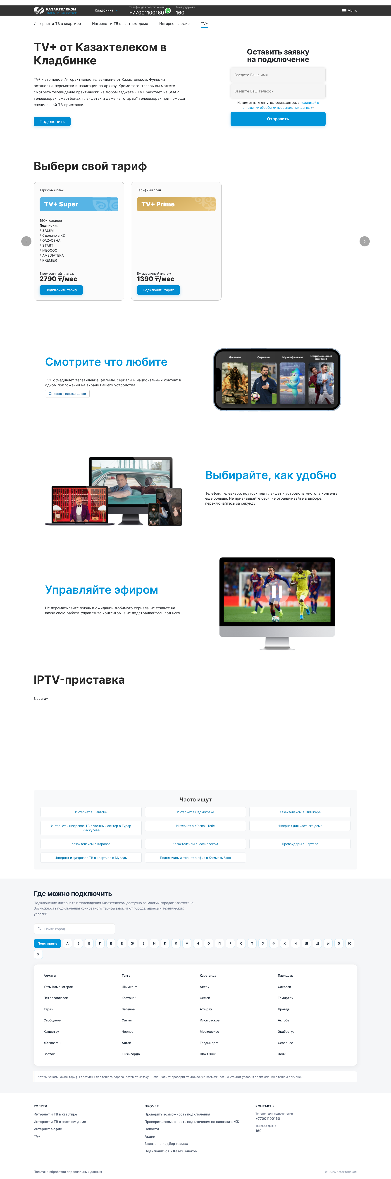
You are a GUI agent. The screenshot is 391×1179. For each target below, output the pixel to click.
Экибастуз (286, 1031)
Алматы (50, 975)
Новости (152, 1129)
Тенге (126, 975)
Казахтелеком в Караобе (91, 844)
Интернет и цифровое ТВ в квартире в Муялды (91, 858)
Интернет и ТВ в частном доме (120, 23)
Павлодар (285, 975)
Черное (127, 1031)
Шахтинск (208, 1054)
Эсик (282, 1054)
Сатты (127, 1020)
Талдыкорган (210, 1043)
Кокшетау (51, 1031)
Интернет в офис (174, 23)
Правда (284, 1009)
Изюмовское (209, 1020)
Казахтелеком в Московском (195, 844)
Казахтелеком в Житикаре (300, 812)
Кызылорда (131, 1054)
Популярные (47, 943)
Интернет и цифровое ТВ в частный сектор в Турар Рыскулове (91, 828)
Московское (209, 1031)
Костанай (129, 998)
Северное (285, 1043)
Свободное (52, 1020)
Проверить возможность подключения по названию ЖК (192, 1122)
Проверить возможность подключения (161, 18)
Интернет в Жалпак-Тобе (195, 826)
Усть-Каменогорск (58, 987)
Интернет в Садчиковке (195, 812)
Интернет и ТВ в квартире (57, 23)
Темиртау (285, 998)
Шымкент (129, 987)
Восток (49, 1054)
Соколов (284, 987)
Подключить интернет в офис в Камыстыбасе (195, 858)
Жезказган (52, 1043)
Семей (205, 998)
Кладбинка (104, 10)
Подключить (52, 121)
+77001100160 (146, 13)
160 (180, 13)
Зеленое (128, 1009)
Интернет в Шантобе (91, 812)
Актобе (283, 1020)
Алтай (126, 1043)
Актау (204, 987)
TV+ (204, 23)
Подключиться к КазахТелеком (171, 1151)
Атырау (206, 1009)
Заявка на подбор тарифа (166, 1143)
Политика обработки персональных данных (68, 1172)
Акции (150, 1136)
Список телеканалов (67, 393)
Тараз (48, 1009)
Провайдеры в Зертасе (300, 844)
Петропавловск (56, 998)
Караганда (208, 975)
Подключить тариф (61, 290)
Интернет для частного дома (299, 826)
